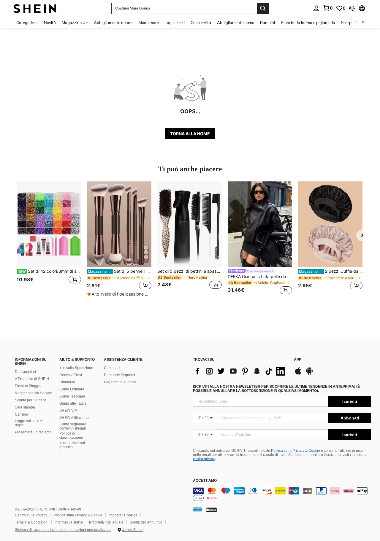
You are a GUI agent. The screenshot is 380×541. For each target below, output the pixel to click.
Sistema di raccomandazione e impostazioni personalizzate (63, 530)
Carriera (21, 414)
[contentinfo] (282, 494)
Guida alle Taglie (73, 403)
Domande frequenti (119, 375)
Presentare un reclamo (33, 432)
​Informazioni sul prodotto (72, 445)
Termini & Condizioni (31, 522)
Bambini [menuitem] (267, 22)
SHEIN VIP (68, 410)
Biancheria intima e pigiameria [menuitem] (308, 22)
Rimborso (67, 382)
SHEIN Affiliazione (74, 418)
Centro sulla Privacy (31, 515)
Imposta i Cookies (123, 515)
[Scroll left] (356, 22)
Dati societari (25, 372)
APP (297, 360)
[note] (119, 294)
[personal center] (316, 8)
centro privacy (204, 459)
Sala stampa (25, 407)
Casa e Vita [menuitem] (201, 22)
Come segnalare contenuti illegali (72, 426)
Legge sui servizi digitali (28, 423)
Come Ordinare (71, 389)
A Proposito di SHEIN (32, 379)
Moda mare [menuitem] (149, 22)
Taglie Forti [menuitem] (175, 22)
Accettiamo (205, 481)
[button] (351, 8)
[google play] (309, 374)
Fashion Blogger (28, 386)
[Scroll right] (363, 22)
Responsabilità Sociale (33, 393)
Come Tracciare (72, 396)
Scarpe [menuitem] (347, 22)
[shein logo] (34, 8)
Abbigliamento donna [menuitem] (113, 22)
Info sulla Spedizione (76, 368)
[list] (240, 371)
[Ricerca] (263, 8)
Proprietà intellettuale (106, 522)
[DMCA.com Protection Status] (211, 510)
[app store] (298, 374)
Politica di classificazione (71, 435)
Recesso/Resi (70, 375)
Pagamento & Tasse (120, 382)
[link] (328, 8)
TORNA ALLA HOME (190, 133)
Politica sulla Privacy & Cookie (295, 451)
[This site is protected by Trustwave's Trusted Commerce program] (197, 510)
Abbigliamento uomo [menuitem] (235, 22)
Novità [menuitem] (50, 22)
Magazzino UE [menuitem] (75, 22)
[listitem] (49, 238)
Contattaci (112, 368)
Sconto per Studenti (31, 400)
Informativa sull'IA (69, 522)
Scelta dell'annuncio (146, 522)
